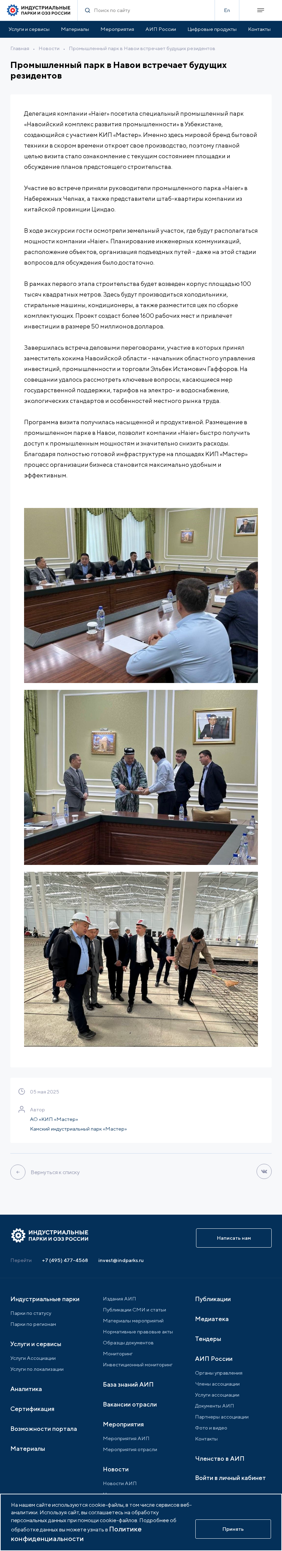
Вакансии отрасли (130, 1404)
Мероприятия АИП (126, 1438)
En (227, 10)
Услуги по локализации (37, 1369)
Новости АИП (120, 1483)
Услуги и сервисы (29, 29)
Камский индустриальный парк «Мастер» (78, 1129)
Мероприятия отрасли (130, 1449)
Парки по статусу (30, 1313)
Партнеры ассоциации (222, 1417)
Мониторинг (118, 1353)
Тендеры (208, 1338)
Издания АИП (119, 1298)
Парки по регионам (33, 1324)
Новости (49, 48)
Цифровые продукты (212, 29)
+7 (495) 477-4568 (65, 1260)
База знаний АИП (128, 1384)
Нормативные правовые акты (138, 1331)
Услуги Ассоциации (33, 1358)
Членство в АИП (220, 1458)
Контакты (259, 29)
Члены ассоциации (217, 1384)
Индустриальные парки (44, 1299)
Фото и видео (211, 1428)
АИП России (160, 29)
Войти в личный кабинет (230, 1477)
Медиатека (212, 1318)
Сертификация (32, 1408)
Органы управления (218, 1373)
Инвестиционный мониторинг (138, 1364)
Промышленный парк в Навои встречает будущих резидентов (142, 48)
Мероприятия (117, 29)
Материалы (75, 29)
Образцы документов (128, 1342)
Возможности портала (43, 1428)
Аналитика (26, 1388)
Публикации (213, 1299)
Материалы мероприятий (133, 1320)
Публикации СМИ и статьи (134, 1309)
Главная (19, 48)
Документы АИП (214, 1406)
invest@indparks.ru (121, 1260)
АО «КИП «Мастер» (54, 1119)
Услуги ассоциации (217, 1395)
